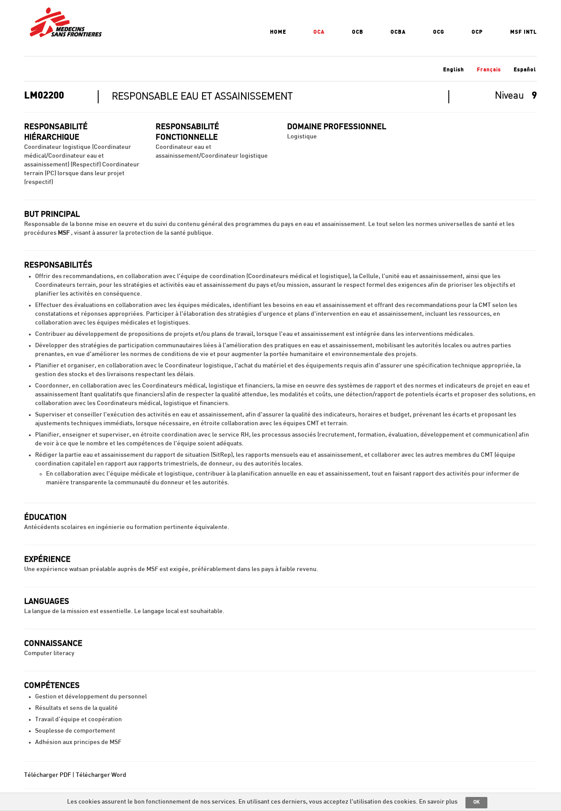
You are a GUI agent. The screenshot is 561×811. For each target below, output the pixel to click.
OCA (319, 32)
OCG (438, 32)
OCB (357, 32)
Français (489, 69)
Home (278, 32)
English (453, 69)
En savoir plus (438, 802)
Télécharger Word (101, 775)
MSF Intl (523, 32)
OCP (477, 32)
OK (476, 802)
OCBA (398, 32)
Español (525, 69)
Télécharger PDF (47, 775)
